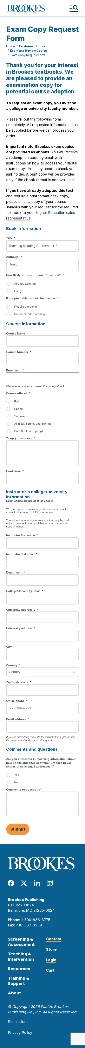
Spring (18, 408)
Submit (17, 829)
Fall (16, 401)
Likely (18, 291)
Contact (53, 939)
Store (51, 949)
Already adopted (25, 283)
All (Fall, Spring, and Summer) (34, 423)
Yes (16, 774)
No (16, 782)
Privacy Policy (20, 1032)
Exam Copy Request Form (27, 55)
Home (10, 46)
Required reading (25, 306)
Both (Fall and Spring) (28, 431)
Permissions (18, 1021)
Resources (19, 968)
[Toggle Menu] (73, 8)
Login (51, 960)
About (14, 993)
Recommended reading (29, 314)
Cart (50, 970)
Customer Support (33, 46)
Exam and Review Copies (28, 50)
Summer (19, 416)
